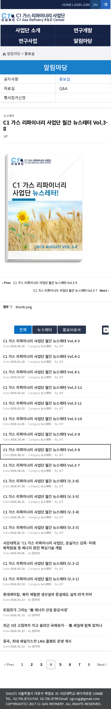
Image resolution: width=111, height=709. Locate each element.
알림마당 (83, 40)
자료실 (9, 88)
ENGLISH (95, 5)
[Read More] (55, 343)
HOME (67, 4)
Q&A (63, 88)
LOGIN (77, 4)
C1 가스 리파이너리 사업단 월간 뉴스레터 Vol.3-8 (55, 125)
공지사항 (11, 79)
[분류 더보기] (106, 330)
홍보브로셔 (72, 329)
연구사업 (28, 40)
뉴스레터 (44, 329)
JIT (6, 136)
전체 (23, 329)
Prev (10, 664)
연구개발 (83, 30)
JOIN (86, 4)
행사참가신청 (15, 97)
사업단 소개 (27, 30)
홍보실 (64, 79)
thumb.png (24, 307)
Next (101, 664)
